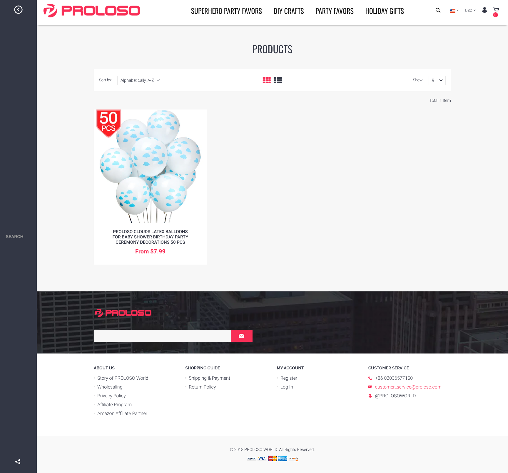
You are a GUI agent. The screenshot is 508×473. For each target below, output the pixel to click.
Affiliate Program (114, 404)
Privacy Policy (111, 396)
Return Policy (202, 387)
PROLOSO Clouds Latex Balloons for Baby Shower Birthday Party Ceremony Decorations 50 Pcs (150, 237)
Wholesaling (110, 387)
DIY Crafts (289, 10)
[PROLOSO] (123, 312)
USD (468, 11)
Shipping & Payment (209, 378)
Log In (286, 387)
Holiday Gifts (384, 10)
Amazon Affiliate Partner (122, 413)
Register (289, 378)
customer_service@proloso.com (408, 387)
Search (15, 236)
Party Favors (334, 10)
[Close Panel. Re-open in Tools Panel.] (18, 10)
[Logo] (91, 10)
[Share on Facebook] (18, 453)
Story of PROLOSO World (122, 378)
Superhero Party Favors (226, 10)
